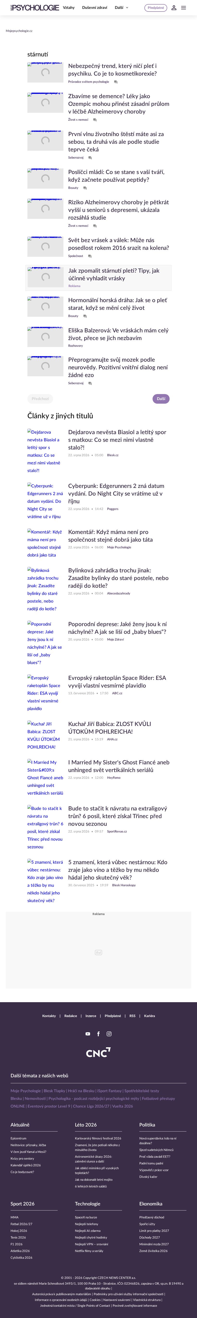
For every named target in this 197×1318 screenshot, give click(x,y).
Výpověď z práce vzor (154, 1170)
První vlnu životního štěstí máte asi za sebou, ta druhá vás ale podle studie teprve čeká (116, 142)
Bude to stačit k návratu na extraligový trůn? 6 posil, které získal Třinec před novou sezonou (117, 816)
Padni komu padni (151, 1163)
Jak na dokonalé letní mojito (93, 1179)
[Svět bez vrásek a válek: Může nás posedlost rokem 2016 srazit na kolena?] (45, 248)
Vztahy (68, 8)
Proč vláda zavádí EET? (154, 1156)
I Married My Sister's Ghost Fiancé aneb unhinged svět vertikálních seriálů (119, 766)
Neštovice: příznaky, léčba (28, 1145)
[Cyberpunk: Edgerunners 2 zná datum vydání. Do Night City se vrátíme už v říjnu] (45, 501)
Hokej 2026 (19, 1231)
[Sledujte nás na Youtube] (88, 1034)
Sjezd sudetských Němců (156, 1150)
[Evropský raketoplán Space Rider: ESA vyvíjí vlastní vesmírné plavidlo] (45, 693)
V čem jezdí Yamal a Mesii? (28, 1152)
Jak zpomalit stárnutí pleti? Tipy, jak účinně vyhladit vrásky (114, 275)
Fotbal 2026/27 (21, 1224)
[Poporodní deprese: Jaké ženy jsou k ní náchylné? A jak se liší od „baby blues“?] (45, 644)
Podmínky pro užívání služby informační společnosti (128, 1294)
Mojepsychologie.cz (19, 31)
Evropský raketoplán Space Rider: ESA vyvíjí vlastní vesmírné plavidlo (117, 682)
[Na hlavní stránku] (35, 8)
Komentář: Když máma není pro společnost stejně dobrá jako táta (110, 536)
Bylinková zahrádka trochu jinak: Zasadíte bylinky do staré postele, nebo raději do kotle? (118, 578)
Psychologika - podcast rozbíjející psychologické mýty (94, 1099)
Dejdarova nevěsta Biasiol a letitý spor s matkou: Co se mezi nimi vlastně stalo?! (117, 440)
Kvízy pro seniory (22, 1158)
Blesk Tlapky (54, 1091)
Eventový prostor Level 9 (49, 1106)
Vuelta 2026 (122, 1106)
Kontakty (49, 1016)
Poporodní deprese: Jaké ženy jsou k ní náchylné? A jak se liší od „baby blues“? (117, 628)
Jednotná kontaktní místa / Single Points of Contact (75, 1305)
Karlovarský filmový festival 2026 (98, 1138)
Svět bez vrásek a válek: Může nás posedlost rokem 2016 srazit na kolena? (118, 244)
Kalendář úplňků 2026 (26, 1165)
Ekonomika (150, 1204)
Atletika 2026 (20, 1251)
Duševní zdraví (94, 8)
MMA (14, 1217)
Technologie (87, 1204)
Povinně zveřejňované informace (135, 1305)
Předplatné (113, 1016)
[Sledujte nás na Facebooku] (98, 1034)
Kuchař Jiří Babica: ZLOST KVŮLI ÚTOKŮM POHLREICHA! (109, 728)
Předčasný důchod (151, 1217)
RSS (132, 1016)
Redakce (70, 1016)
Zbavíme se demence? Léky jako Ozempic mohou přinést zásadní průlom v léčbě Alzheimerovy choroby (118, 104)
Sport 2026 (23, 1204)
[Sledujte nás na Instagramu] (109, 1034)
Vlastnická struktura (146, 1300)
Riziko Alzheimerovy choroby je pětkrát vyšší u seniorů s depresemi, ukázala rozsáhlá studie (118, 210)
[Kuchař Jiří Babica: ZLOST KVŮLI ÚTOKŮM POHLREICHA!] (45, 735)
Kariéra (149, 1016)
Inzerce (91, 1016)
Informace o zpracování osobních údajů (61, 1300)
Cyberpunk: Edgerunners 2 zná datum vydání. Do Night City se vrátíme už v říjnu (116, 493)
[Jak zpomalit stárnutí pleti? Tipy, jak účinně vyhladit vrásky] (46, 278)
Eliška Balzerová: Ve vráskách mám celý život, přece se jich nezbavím (118, 334)
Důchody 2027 (149, 1237)
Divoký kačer (148, 1177)
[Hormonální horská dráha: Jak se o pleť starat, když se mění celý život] (45, 308)
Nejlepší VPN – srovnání (91, 1244)
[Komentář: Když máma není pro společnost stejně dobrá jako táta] (45, 543)
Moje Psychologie (26, 1091)
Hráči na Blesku (81, 1091)
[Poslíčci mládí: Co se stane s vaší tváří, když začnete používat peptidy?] (45, 179)
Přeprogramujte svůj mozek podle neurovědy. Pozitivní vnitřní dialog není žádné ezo (118, 367)
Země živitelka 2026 (153, 1251)
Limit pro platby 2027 (154, 1231)
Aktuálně (20, 1125)
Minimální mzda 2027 (154, 1244)
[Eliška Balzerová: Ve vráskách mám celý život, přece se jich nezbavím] (45, 337)
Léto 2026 (86, 1125)
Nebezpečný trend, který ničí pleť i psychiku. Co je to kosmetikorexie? (112, 70)
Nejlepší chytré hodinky (91, 1237)
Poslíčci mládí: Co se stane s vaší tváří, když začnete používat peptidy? (116, 176)
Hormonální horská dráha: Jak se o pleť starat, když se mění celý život (117, 304)
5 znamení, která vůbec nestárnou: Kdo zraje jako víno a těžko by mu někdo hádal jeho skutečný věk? (117, 870)
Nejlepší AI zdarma (87, 1231)
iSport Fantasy (109, 1091)
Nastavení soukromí (116, 1300)
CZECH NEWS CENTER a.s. (117, 1278)
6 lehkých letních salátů (91, 1186)
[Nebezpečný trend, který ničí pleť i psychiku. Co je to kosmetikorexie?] (45, 73)
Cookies (95, 1300)
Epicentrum (18, 1138)
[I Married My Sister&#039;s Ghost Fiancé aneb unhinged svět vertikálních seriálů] (45, 778)
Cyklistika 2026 (21, 1257)
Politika (147, 1125)
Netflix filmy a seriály (89, 1251)
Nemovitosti (35, 1099)
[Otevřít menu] (183, 7)
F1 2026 (17, 1244)
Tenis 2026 (18, 1237)
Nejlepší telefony (86, 1224)
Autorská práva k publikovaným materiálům (61, 1294)
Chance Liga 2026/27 (91, 1106)
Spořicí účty (147, 1224)
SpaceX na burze (86, 1217)
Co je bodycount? (22, 1172)
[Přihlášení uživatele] (174, 7)
